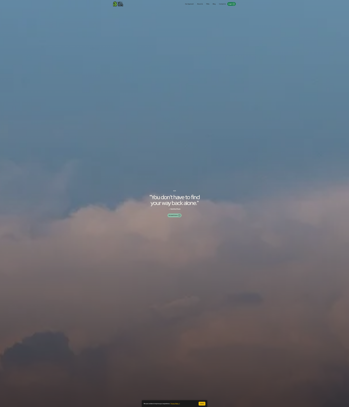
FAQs (207, 4)
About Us (200, 4)
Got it (202, 404)
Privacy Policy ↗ (175, 404)
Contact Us (222, 4)
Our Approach (189, 4)
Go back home (173, 215)
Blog (214, 4)
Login (230, 4)
